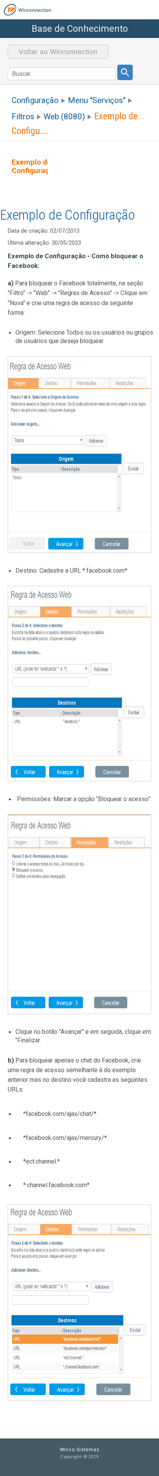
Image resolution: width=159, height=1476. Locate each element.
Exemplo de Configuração (35, 166)
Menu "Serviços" (96, 100)
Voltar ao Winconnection (58, 51)
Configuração (35, 100)
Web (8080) (64, 116)
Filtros (23, 116)
